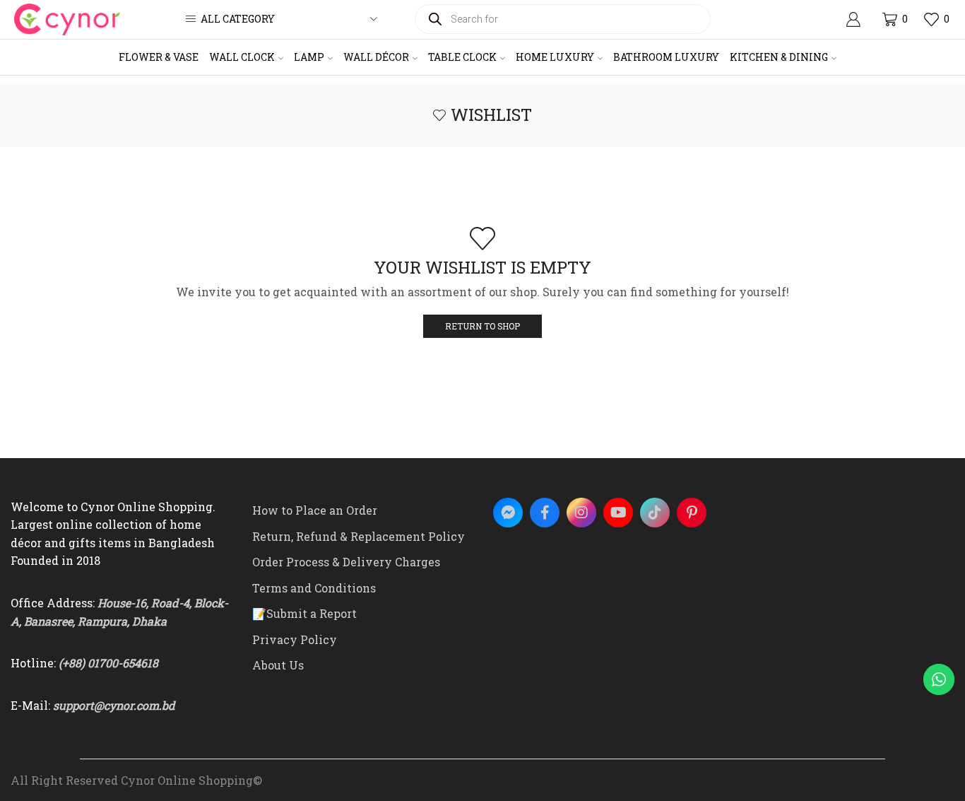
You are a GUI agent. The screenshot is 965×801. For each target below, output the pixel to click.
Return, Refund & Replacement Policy (358, 536)
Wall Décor (376, 57)
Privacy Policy (294, 639)
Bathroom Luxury (666, 57)
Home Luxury (555, 57)
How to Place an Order (314, 510)
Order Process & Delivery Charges (346, 561)
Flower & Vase (159, 57)
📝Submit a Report (304, 613)
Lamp (309, 57)
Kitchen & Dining (779, 57)
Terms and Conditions (314, 587)
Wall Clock (242, 57)
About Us (278, 664)
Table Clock (462, 57)
